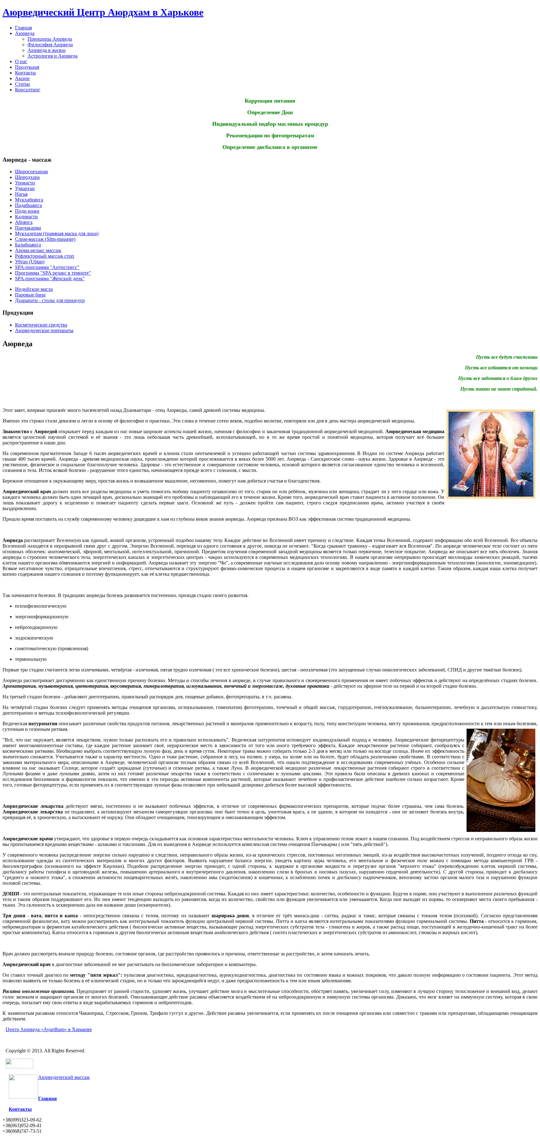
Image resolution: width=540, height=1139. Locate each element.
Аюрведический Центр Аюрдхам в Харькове (102, 12)
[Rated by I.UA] (19, 1066)
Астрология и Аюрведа (53, 55)
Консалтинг (27, 89)
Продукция (27, 67)
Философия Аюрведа (50, 44)
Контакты (25, 72)
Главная (23, 27)
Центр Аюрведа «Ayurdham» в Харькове (49, 1029)
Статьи (22, 84)
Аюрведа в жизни (47, 50)
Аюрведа (24, 33)
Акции (22, 78)
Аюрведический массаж (64, 1077)
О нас (21, 61)
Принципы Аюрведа (50, 39)
